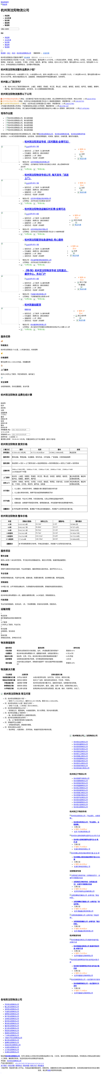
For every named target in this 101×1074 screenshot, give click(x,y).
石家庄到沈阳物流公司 (13, 1045)
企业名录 (8, 40)
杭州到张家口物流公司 (81, 768)
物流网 (7, 47)
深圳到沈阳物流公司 (12, 1009)
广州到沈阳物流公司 (12, 1035)
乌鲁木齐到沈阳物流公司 (13, 1038)
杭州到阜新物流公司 (81, 790)
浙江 (8, 53)
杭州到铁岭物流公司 (81, 783)
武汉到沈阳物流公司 (12, 1028)
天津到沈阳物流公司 (12, 1052)
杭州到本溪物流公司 (81, 800)
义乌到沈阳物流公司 (12, 1050)
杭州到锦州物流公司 (81, 795)
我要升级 (28, 309)
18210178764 (91, 99)
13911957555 (79, 101)
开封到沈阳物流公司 (12, 1004)
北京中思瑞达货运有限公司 (39, 162)
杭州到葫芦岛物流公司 (81, 778)
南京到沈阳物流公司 (12, 1021)
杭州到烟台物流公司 (81, 761)
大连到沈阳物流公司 (12, 1047)
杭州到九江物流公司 (81, 754)
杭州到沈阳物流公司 (24, 53)
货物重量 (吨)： (6, 430)
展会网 (7, 45)
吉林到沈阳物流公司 (12, 1019)
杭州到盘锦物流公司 (81, 785)
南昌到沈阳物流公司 (12, 1033)
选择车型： (5, 437)
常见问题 (11, 1065)
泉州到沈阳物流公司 (12, 1040)
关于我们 (4, 1065)
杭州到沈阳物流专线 (78, 134)
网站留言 (41, 1065)
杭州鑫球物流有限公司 (38, 324)
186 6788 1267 (64, 106)
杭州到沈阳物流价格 (62, 134)
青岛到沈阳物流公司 (12, 1023)
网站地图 (26, 1065)
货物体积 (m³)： (6, 434)
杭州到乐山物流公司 (81, 763)
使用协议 (19, 1065)
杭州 (13, 53)
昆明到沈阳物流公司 (12, 1014)
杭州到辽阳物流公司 (81, 788)
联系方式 (33, 1065)
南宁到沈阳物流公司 (12, 1016)
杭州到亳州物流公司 (81, 766)
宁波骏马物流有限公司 (38, 294)
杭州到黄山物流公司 (81, 756)
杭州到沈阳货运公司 (46, 134)
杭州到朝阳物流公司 (81, 781)
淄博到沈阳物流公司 (12, 1042)
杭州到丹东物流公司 (81, 749)
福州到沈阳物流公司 (12, 1026)
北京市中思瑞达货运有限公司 (40, 198)
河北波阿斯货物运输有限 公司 (40, 260)
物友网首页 (5, 2)
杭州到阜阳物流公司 (81, 747)
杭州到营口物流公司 (81, 793)
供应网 (7, 37)
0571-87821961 (84, 108)
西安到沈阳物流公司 (12, 1031)
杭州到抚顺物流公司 (81, 758)
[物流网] (4, 4)
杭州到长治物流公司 (81, 742)
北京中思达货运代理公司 (39, 229)
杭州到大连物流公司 (81, 805)
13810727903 (69, 103)
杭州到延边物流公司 (81, 751)
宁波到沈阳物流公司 (12, 1011)
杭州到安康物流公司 (81, 744)
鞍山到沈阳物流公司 (12, 1007)
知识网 (7, 42)
